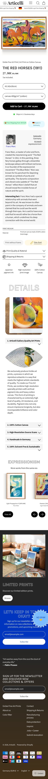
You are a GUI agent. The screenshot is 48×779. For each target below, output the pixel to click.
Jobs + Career (33, 730)
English (24, 770)
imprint (30, 726)
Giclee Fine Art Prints (12, 706)
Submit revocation (35, 735)
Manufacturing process (33, 716)
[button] (24, 33)
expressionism (34, 144)
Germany (37, 138)
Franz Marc (11, 146)
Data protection (34, 722)
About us (7, 710)
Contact (30, 706)
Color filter (7, 714)
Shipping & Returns (35, 710)
